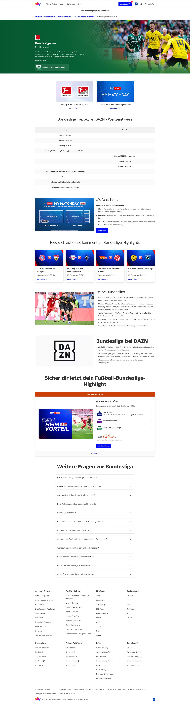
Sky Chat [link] (130, 648)
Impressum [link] (39, 689)
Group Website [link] (41, 648)
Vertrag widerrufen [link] (103, 652)
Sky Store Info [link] (40, 627)
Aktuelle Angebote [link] (42, 596)
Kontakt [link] (47, 689)
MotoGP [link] (99, 635)
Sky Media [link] (39, 661)
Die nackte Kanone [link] (73, 625)
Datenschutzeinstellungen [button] (95, 689)
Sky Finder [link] (69, 665)
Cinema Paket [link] (40, 613)
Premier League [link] (102, 613)
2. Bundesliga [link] (101, 605)
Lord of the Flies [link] (72, 603)
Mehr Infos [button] (73, 108)
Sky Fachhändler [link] (133, 665)
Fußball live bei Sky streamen (84, 17)
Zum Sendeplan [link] (41, 60)
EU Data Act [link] (39, 665)
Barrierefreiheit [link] (111, 689)
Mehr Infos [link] (102, 230)
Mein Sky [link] (130, 596)
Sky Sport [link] (69, 652)
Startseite (38, 17)
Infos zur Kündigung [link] (134, 656)
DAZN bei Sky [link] (101, 670)
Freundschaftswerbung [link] (44, 622)
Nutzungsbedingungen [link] (126, 689)
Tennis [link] (98, 627)
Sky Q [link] (129, 613)
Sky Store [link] (69, 648)
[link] (38, 4)
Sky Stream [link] (70, 4)
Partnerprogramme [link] (103, 678)
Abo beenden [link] (101, 656)
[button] (124, 413)
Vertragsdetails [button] (95, 453)
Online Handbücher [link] (134, 661)
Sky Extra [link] (38, 631)
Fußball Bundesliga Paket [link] (44, 600)
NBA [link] (97, 631)
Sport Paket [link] (39, 605)
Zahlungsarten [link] (141, 689)
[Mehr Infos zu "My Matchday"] (64, 214)
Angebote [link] (124, 4)
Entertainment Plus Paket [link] (45, 609)
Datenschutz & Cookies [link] (76, 689)
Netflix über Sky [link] (102, 648)
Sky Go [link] (129, 618)
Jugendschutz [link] (40, 656)
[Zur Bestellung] (66, 424)
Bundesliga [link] (100, 600)
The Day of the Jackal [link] (74, 629)
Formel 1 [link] (99, 618)
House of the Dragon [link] (73, 616)
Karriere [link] (38, 652)
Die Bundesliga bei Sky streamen (106, 17)
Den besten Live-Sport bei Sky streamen (58, 17)
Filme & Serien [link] (51, 4)
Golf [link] (97, 622)
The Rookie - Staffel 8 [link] (74, 607)
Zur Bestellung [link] (103, 446)
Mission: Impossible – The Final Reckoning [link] (77, 597)
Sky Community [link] (71, 661)
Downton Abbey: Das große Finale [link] (78, 634)
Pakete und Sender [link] (134, 652)
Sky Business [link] (70, 656)
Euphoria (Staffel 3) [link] (73, 621)
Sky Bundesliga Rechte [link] (104, 661)
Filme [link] (129, 600)
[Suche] (141, 4)
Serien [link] (129, 605)
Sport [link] (61, 4)
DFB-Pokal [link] (100, 609)
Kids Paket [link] (39, 618)
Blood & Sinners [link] (72, 612)
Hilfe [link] (79, 4)
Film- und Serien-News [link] (104, 674)
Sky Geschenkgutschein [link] (44, 635)
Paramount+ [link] (101, 665)
